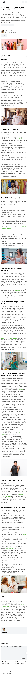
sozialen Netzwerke (7, 512)
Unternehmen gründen (19, 663)
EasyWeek (4, 663)
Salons (9, 496)
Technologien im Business (7, 25)
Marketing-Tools (10, 548)
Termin (20, 138)
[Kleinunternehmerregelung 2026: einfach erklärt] (14, 653)
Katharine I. (9, 31)
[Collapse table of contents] (3, 55)
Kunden (24, 534)
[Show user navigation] (26, 2)
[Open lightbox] (25, 40)
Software (20, 389)
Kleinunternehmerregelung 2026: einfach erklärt (14, 661)
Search (23, 2)
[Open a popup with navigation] (2, 2)
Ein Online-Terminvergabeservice (9, 338)
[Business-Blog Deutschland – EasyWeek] (7, 2)
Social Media (17, 290)
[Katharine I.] (2, 31)
